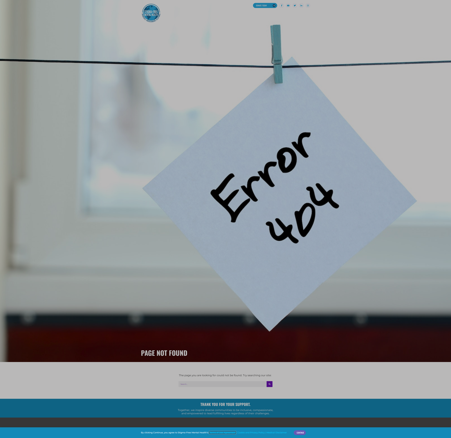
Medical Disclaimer (276, 432)
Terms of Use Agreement (222, 432)
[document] (225, 219)
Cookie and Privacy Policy (251, 432)
